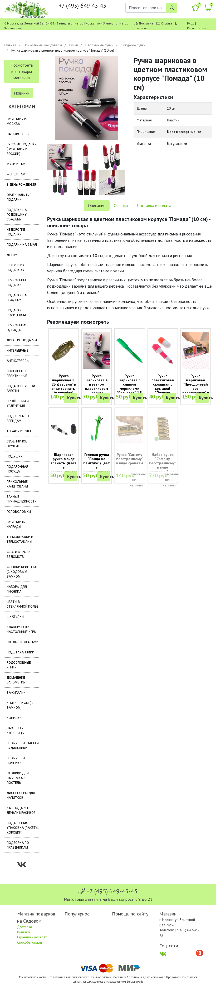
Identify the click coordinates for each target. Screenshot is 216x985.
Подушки (15, 456)
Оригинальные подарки (19, 197)
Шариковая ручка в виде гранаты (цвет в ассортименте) (63, 463)
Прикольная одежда (17, 327)
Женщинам (16, 174)
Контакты (140, 28)
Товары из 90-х (19, 431)
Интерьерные (17, 350)
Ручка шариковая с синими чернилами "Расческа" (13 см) (129, 386)
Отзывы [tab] (121, 205)
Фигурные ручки (133, 45)
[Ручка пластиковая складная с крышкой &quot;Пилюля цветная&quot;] (162, 350)
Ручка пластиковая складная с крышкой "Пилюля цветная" (162, 386)
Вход (190, 23)
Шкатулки (15, 617)
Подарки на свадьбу (17, 297)
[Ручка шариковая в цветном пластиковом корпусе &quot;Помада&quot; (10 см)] (96, 350)
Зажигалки (16, 693)
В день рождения (21, 184)
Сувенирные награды (17, 524)
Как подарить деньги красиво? (21, 810)
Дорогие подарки (22, 340)
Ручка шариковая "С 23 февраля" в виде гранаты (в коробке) (64, 384)
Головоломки (19, 512)
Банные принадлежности (22, 499)
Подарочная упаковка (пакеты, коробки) (23, 827)
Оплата (166, 23)
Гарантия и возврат (32, 937)
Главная (10, 45)
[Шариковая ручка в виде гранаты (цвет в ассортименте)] (63, 429)
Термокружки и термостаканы (20, 539)
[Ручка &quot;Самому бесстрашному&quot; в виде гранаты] (129, 429)
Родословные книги (19, 665)
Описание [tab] (96, 205)
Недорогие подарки (16, 232)
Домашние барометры (16, 680)
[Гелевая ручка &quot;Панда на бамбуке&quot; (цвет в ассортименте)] (96, 429)
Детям (12, 255)
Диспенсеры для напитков (21, 795)
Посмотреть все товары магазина (22, 71)
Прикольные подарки (17, 282)
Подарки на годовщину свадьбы (17, 214)
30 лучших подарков (15, 267)
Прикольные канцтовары (43, 45)
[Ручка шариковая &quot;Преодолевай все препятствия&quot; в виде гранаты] (195, 350)
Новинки (22, 93)
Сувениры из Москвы (17, 121)
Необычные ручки (99, 45)
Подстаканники (20, 652)
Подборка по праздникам (18, 845)
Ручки (73, 45)
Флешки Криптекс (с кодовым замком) (22, 571)
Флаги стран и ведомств (19, 554)
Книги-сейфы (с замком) (20, 705)
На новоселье (18, 134)
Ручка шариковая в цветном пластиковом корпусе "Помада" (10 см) (96, 388)
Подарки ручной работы (21, 388)
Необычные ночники (16, 760)
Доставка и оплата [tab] (153, 205)
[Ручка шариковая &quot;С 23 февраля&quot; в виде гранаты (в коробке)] (63, 350)
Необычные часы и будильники (23, 745)
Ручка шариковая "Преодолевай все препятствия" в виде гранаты (195, 386)
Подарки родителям (16, 312)
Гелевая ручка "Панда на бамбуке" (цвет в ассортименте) (96, 463)
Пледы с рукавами (22, 642)
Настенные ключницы (16, 730)
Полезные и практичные (17, 373)
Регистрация (196, 28)
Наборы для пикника (17, 589)
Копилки (14, 718)
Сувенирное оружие (17, 444)
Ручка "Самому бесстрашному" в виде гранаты (129, 458)
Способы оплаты (30, 942)
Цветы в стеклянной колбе (22, 604)
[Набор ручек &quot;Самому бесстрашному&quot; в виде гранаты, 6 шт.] (162, 429)
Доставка (146, 23)
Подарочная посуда (17, 469)
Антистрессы (18, 361)
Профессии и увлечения (18, 403)
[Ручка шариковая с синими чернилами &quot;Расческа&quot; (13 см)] (129, 350)
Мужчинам (16, 164)
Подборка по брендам (18, 418)
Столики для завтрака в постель (18, 778)
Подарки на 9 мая (22, 245)
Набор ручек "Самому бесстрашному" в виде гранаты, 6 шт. (162, 463)
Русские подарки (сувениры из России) (22, 149)
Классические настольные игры (22, 629)
